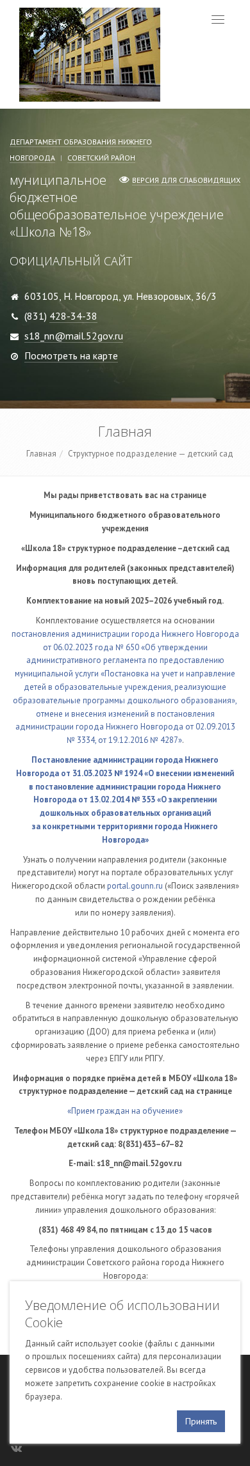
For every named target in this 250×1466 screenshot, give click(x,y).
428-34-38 (73, 315)
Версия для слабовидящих (186, 180)
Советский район (101, 157)
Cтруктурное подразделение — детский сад (150, 453)
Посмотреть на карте (71, 355)
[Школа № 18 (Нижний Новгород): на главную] (89, 53)
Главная (41, 453)
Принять (201, 1421)
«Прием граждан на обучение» (125, 1110)
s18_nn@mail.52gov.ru (73, 335)
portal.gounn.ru (135, 885)
